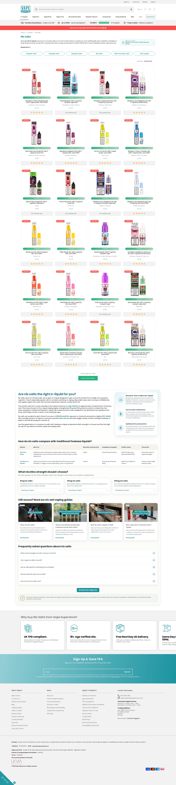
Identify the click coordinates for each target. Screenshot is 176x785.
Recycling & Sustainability (56, 707)
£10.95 (104, 28)
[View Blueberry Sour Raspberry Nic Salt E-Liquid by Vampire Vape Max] (105, 192)
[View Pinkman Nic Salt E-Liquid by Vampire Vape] (105, 292)
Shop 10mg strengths (88, 490)
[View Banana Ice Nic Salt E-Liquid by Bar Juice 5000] (37, 242)
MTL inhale (106, 416)
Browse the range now (88, 590)
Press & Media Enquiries (55, 698)
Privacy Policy (116, 677)
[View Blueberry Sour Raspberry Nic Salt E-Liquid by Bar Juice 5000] (139, 192)
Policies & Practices (89, 695)
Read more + (26, 47)
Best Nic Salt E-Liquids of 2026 (102, 525)
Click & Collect (17, 710)
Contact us (16, 698)
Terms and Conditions (90, 707)
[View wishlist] (149, 9)
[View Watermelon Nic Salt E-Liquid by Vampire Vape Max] (139, 292)
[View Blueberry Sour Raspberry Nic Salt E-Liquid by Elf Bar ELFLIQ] (139, 91)
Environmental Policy (89, 722)
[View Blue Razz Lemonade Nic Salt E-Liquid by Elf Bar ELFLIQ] (139, 343)
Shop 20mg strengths (135, 490)
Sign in (139, 9)
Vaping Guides (17, 707)
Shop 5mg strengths (41, 490)
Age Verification (88, 698)
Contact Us (136, 2)
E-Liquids (30, 32)
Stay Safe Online (17, 728)
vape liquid (72, 406)
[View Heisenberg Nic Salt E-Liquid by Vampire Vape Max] (71, 91)
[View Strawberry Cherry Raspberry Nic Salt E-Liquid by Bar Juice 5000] (37, 91)
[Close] (14, 782)
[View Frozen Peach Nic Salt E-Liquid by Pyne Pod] (71, 192)
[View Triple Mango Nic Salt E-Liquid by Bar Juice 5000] (71, 242)
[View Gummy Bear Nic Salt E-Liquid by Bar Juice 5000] (37, 343)
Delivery (145, 2)
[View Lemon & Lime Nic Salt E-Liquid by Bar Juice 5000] (105, 141)
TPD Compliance (88, 701)
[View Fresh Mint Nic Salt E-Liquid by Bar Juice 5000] (105, 343)
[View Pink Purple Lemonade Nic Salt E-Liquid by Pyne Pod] (37, 141)
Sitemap (50, 713)
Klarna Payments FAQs (20, 725)
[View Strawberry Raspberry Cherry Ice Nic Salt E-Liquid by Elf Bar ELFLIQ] (139, 242)
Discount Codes (52, 704)
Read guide (24, 538)
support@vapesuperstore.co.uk (40, 746)
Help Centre (16, 695)
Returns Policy (16, 713)
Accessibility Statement (90, 725)
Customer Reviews (53, 701)
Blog (13, 704)
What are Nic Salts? (27, 525)
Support (153, 2)
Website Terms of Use (90, 710)
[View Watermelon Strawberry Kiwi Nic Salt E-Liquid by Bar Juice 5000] (71, 343)
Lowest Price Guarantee (55, 710)
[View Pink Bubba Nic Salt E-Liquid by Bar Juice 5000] (71, 292)
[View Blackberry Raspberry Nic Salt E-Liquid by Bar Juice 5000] (71, 141)
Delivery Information (19, 701)
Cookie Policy (87, 716)
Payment (15, 722)
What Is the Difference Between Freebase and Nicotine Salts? (68, 526)
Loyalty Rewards (17, 719)
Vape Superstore (21, 766)
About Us (126, 2)
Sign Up (127, 672)
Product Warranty (18, 716)
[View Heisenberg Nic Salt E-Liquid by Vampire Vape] (105, 242)
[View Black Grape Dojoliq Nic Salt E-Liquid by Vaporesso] (37, 192)
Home (23, 32)
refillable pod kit (61, 416)
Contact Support (133, 718)
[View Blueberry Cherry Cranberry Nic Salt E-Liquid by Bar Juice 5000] (139, 141)
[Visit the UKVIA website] (88, 762)
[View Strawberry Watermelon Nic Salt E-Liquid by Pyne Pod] (105, 91)
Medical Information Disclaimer (93, 704)
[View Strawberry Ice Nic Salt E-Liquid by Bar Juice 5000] (37, 292)
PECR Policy (86, 719)
